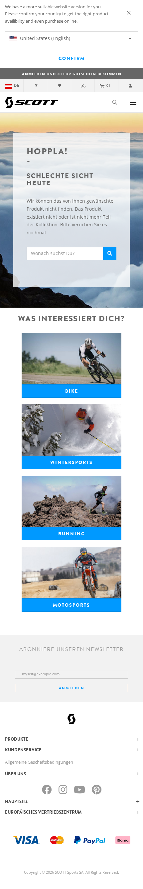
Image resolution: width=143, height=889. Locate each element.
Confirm (72, 58)
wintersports (71, 462)
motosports (71, 605)
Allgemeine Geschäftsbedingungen (39, 762)
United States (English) (44, 38)
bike (71, 391)
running (71, 533)
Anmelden (71, 688)
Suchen (109, 253)
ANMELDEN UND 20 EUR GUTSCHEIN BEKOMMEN (71, 73)
